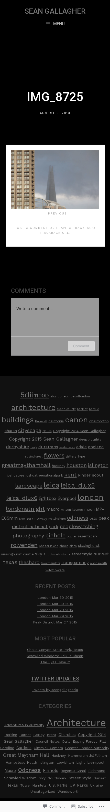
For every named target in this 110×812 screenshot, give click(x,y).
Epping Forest (85, 741)
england (96, 446)
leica (51, 485)
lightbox (47, 498)
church (11, 430)
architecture (33, 407)
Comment (81, 346)
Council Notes (48, 741)
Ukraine (96, 785)
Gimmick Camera (48, 748)
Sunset (100, 778)
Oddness (29, 770)
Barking (11, 735)
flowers (54, 455)
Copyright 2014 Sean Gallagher (79, 431)
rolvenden (24, 545)
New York (26, 518)
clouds (47, 431)
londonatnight (25, 509)
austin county (66, 409)
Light (80, 762)
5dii (26, 394)
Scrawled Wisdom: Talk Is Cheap (55, 656)
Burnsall (41, 421)
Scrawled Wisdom (20, 778)
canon (76, 419)
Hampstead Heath (21, 762)
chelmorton (99, 421)
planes (72, 536)
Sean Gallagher (55, 11)
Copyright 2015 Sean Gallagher (43, 439)
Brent (51, 735)
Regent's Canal (73, 771)
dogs (33, 447)
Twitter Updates (55, 679)
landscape (28, 485)
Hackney (58, 755)
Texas (12, 785)
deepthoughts (90, 439)
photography (28, 536)
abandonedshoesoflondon (70, 396)
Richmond (96, 771)
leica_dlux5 (78, 485)
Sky (42, 778)
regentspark (87, 536)
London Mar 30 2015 (55, 597)
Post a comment (31, 228)
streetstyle (82, 554)
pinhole (55, 535)
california (56, 421)
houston (77, 465)
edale (81, 446)
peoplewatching (79, 526)
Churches (67, 734)
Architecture (76, 723)
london (91, 497)
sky (38, 553)
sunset (101, 553)
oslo (93, 518)
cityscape (29, 430)
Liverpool (95, 762)
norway (41, 518)
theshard (29, 562)
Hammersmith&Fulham (87, 755)
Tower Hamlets (33, 785)
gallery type (75, 456)
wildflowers (55, 570)
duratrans (48, 446)
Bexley (39, 735)
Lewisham (65, 762)
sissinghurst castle (17, 554)
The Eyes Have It (55, 662)
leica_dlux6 (21, 497)
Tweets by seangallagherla (55, 690)
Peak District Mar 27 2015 (55, 622)
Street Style (80, 778)
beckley (82, 409)
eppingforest (33, 456)
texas (10, 562)
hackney (58, 466)
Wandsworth (69, 791)
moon (89, 509)
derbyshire (17, 446)
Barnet (25, 735)
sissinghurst (89, 546)
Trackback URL (54, 233)
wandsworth (98, 563)
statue (65, 554)
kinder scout (90, 475)
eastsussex (67, 447)
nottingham (57, 518)
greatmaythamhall (26, 465)
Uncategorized (42, 791)
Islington (46, 762)
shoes (64, 546)
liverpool (67, 498)
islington (98, 465)
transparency (75, 562)
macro (53, 509)
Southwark (51, 554)
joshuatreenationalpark (44, 475)
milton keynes (72, 509)
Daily (66, 741)
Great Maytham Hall (26, 755)
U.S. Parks (58, 785)
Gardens (23, 747)
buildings (18, 419)
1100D (41, 395)
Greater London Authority (87, 748)
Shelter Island (48, 546)
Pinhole (50, 770)
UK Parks (79, 785)
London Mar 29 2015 (55, 610)
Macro (10, 770)
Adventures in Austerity (24, 725)
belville (94, 409)
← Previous (55, 213)
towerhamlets (50, 563)
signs (73, 546)
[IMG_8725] (55, 207)
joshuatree (15, 475)
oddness (77, 518)
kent (70, 474)
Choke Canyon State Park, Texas (55, 650)
